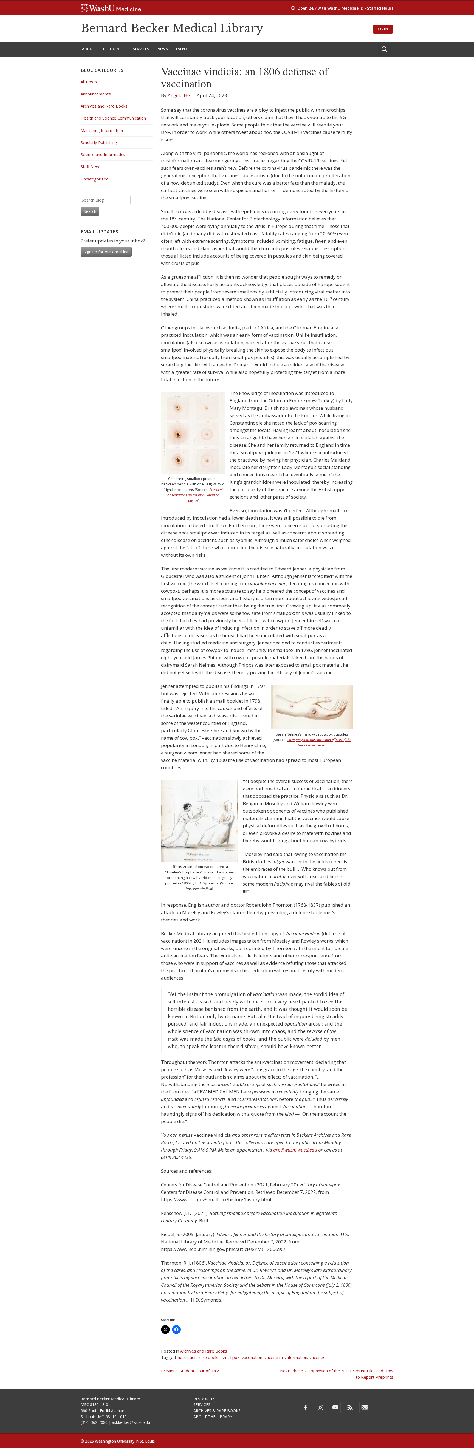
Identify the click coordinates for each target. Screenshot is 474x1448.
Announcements (96, 94)
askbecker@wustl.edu (131, 1422)
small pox (230, 1357)
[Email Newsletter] (364, 1407)
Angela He (179, 95)
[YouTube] (335, 1407)
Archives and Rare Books (203, 1351)
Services (141, 48)
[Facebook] (305, 1407)
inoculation (187, 1357)
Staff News (91, 166)
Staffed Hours (380, 8)
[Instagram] (320, 1407)
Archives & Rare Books (217, 1410)
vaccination (252, 1357)
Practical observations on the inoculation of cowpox (194, 495)
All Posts (89, 81)
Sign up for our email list (106, 251)
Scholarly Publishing (99, 142)
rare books (209, 1357)
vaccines (317, 1357)
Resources (114, 48)
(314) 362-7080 (94, 1422)
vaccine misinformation (285, 1357)
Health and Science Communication (113, 118)
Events (183, 48)
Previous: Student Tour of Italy (190, 1370)
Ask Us (383, 29)
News (162, 48)
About (88, 48)
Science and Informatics (103, 154)
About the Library (212, 1416)
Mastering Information (102, 130)
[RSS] (350, 1407)
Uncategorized (95, 179)
